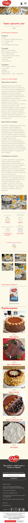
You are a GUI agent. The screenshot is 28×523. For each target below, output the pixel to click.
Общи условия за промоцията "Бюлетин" (13, 499)
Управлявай (20, 521)
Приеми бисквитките (10, 521)
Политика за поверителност (10, 493)
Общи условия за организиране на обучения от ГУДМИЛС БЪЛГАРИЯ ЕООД (13, 487)
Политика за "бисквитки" (9, 490)
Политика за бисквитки (18, 517)
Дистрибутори (6, 505)
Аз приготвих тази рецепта (14, 242)
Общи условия (6, 484)
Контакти (5, 503)
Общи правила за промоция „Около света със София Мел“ (14, 496)
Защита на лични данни (13, 518)
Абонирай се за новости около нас (13, 472)
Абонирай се (14, 478)
